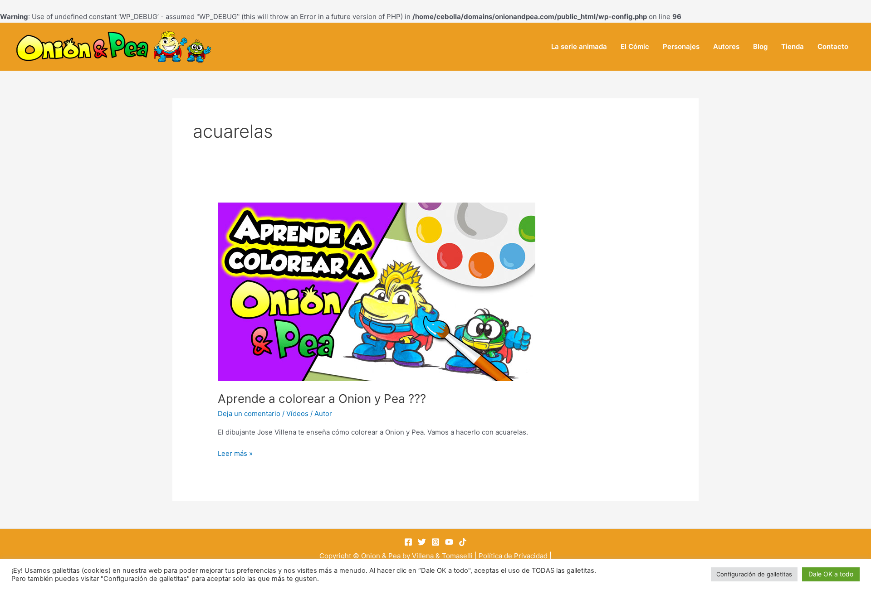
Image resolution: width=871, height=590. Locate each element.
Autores (726, 46)
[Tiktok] (463, 542)
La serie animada (579, 46)
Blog (760, 46)
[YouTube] (449, 542)
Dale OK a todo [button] (830, 574)
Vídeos (297, 413)
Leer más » (235, 453)
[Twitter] (422, 542)
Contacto (832, 46)
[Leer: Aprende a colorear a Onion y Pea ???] (376, 291)
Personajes (681, 46)
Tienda (792, 46)
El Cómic (635, 46)
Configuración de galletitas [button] (754, 574)
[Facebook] (408, 542)
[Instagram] (435, 542)
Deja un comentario (249, 413)
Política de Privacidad (513, 555)
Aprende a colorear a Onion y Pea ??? (322, 399)
